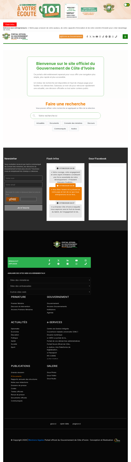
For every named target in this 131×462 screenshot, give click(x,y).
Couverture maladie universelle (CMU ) (62, 332)
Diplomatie (15, 329)
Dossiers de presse (18, 385)
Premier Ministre (17, 303)
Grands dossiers (17, 372)
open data (64, 424)
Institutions (51, 309)
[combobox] (49, 280)
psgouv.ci (77, 424)
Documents (54, 123)
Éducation (15, 335)
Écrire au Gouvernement (72, 36)
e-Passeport (52, 353)
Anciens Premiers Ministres (22, 309)
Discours (91, 123)
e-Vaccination (52, 359)
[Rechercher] (34, 116)
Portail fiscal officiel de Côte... (59, 344)
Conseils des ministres (73, 123)
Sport (13, 347)
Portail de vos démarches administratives (63, 341)
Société (14, 344)
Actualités (40, 123)
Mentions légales (36, 440)
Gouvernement (53, 303)
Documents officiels (19, 398)
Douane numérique (54, 335)
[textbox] (49, 280)
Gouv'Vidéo (51, 375)
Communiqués (60, 129)
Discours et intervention (20, 306)
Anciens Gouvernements (57, 306)
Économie (15, 332)
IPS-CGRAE (51, 356)
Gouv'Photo (51, 372)
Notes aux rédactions (19, 382)
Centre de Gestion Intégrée (58, 329)
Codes (13, 388)
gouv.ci (53, 424)
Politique (14, 338)
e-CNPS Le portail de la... (57, 338)
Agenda (50, 313)
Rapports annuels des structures (24, 379)
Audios (74, 129)
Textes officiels (17, 391)
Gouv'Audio (51, 379)
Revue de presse (18, 395)
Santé (13, 341)
